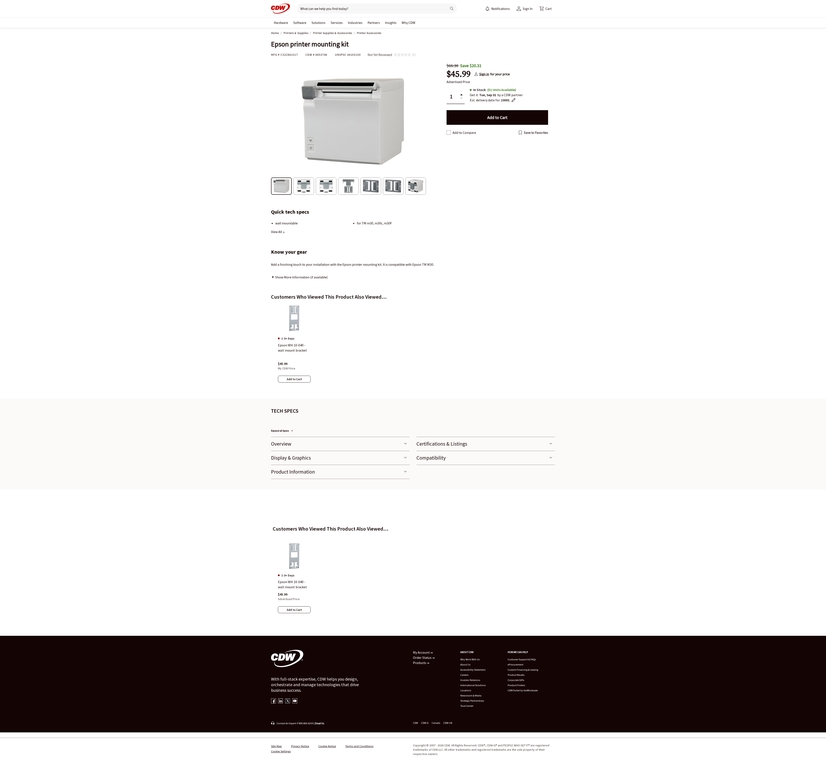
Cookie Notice (327, 746)
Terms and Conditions (359, 746)
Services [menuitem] (337, 22)
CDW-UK (447, 722)
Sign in (484, 74)
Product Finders (516, 685)
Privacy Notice (300, 746)
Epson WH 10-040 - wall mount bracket (292, 584)
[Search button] (451, 8)
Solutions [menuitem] (318, 22)
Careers (464, 674)
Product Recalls (516, 674)
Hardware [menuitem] (281, 22)
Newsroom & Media (470, 695)
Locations (465, 690)
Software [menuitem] (299, 22)
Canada (436, 722)
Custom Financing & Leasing (523, 669)
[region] (413, 347)
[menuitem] (487, 8)
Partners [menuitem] (374, 22)
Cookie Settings (281, 751)
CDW (415, 722)
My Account (421, 652)
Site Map (276, 746)
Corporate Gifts (516, 680)
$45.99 (459, 74)
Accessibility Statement (472, 669)
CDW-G (424, 722)
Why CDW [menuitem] (408, 22)
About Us (465, 664)
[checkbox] (449, 132)
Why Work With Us (470, 659)
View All (277, 232)
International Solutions (473, 685)
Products (420, 663)
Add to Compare (464, 132)
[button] (545, 8)
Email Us (319, 723)
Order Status (422, 657)
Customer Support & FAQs (522, 659)
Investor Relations (470, 680)
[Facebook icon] (273, 701)
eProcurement (515, 664)
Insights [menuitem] (390, 22)
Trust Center (466, 705)
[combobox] (370, 8)
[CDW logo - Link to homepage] (280, 8)
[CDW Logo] (280, 8)
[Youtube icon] (294, 701)
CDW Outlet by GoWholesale (523, 690)
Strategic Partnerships (472, 700)
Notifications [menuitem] (500, 8)
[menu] (497, 8)
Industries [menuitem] (355, 22)
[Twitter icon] (287, 701)
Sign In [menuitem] (528, 8)
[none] (281, 22)
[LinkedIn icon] (280, 701)
